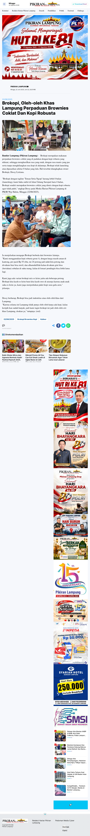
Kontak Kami (64, 827)
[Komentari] (3, 325)
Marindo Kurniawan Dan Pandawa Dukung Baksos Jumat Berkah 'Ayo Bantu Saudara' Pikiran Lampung (76, 747)
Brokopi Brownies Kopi (27, 319)
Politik (61, 10)
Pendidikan (52, 10)
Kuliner (43, 319)
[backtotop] (45, 815)
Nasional (71, 10)
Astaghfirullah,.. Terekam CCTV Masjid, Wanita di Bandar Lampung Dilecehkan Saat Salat (76, 788)
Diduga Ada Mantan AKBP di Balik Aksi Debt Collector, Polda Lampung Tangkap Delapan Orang (76, 733)
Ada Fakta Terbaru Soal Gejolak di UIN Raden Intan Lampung (76, 774)
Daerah (41, 10)
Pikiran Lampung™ (7, 826)
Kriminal (5, 10)
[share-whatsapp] (68, 325)
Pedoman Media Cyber (64, 820)
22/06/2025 (7, 99)
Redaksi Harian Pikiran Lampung (23, 10)
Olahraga (80, 10)
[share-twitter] (63, 325)
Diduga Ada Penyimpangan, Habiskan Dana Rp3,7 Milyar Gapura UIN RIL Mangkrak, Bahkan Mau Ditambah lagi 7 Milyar (76, 761)
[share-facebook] (58, 325)
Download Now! (81, 4)
